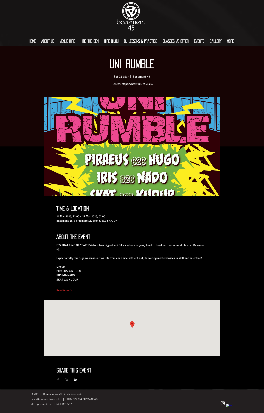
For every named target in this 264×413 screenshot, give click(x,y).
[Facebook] (229, 407)
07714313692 (91, 399)
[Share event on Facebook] (58, 380)
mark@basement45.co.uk (45, 399)
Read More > (64, 290)
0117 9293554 (74, 399)
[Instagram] (222, 403)
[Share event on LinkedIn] (75, 380)
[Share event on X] (67, 380)
